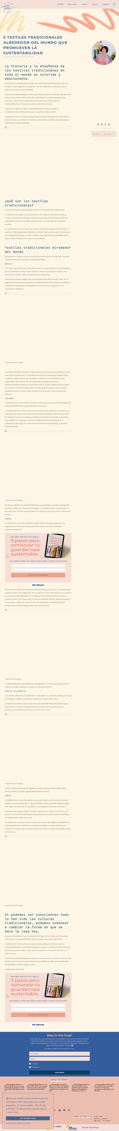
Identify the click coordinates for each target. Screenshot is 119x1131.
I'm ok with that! (28, 1118)
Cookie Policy (12, 1112)
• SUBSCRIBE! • (59, 1072)
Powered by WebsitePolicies (18, 1123)
